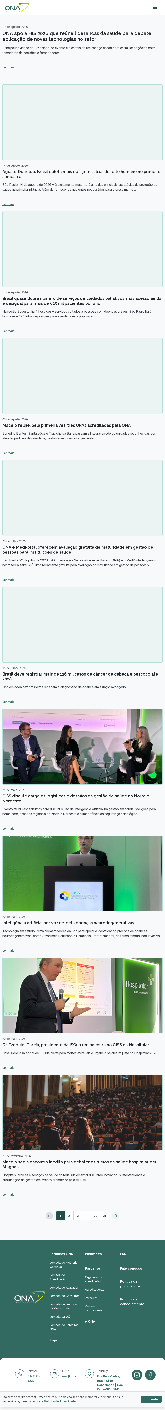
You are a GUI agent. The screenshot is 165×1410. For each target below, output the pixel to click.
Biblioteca (93, 1254)
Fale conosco (131, 1268)
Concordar (151, 1399)
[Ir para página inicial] (17, 7)
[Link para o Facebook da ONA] (137, 1375)
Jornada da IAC (60, 1316)
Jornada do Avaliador (64, 1287)
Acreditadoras (94, 1289)
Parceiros (93, 1268)
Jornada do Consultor (64, 1296)
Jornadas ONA (61, 1254)
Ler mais (8, 67)
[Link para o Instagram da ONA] (150, 1375)
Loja (53, 1340)
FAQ (123, 1254)
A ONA (90, 1321)
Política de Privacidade (60, 1401)
